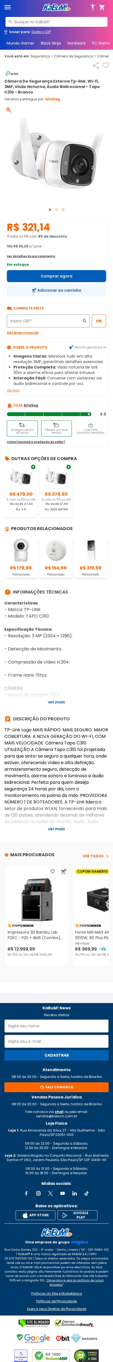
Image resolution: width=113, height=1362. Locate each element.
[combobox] (56, 22)
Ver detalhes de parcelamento (31, 256)
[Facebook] (26, 1193)
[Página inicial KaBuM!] (56, 7)
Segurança (42, 56)
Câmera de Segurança (75, 56)
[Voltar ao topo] (56, 1232)
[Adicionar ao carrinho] (64, 871)
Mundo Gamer (20, 43)
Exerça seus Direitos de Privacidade (56, 1309)
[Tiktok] (87, 1193)
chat (59, 1111)
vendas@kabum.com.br (56, 1116)
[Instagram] (38, 1193)
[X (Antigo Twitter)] (50, 1193)
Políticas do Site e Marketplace (56, 1293)
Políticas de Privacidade (56, 1301)
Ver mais (13, 390)
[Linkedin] (75, 1193)
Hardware (76, 43)
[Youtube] (62, 1193)
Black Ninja (51, 43)
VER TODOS (93, 856)
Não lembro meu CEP (23, 333)
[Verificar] (34, 1323)
